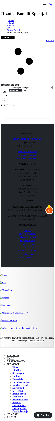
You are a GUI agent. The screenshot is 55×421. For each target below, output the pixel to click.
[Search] (36, 4)
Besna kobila (19, 393)
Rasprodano (16, 361)
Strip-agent (18, 373)
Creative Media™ (36, 340)
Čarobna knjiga (21, 381)
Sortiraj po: (10, 85)
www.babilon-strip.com (27, 158)
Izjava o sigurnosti (27, 237)
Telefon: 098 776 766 (27, 151)
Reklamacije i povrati (27, 250)
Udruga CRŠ (19, 408)
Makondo (17, 396)
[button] (27, 61)
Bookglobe (18, 379)
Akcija (11, 417)
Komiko (16, 402)
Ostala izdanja (20, 411)
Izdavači (13, 364)
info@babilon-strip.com (27, 155)
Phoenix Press (20, 399)
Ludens (16, 376)
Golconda (17, 390)
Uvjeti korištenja (27, 240)
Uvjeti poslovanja (27, 244)
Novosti (12, 414)
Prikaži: (15, 90)
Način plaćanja (27, 247)
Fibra (15, 367)
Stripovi (13, 355)
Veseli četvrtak (20, 384)
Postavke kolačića (28, 257)
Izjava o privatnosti (27, 234)
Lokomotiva (19, 405)
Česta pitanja (27, 254)
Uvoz (10, 358)
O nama (27, 230)
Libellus (16, 370)
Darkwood (18, 387)
